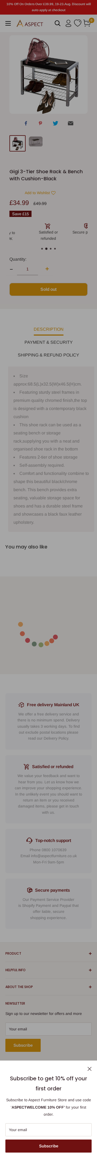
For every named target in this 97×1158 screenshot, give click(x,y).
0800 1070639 (54, 850)
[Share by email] (70, 124)
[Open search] (58, 23)
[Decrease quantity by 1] (11, 269)
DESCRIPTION (49, 329)
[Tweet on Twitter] (55, 124)
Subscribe (48, 1146)
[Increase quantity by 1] (45, 269)
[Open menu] (8, 23)
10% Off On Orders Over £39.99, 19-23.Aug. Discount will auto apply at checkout (48, 7)
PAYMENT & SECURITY (49, 342)
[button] (36, 193)
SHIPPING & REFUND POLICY (48, 355)
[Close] (90, 1068)
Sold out (48, 289)
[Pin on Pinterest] (40, 124)
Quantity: (17, 259)
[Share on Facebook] (26, 124)
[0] (87, 23)
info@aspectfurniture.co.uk (54, 856)
